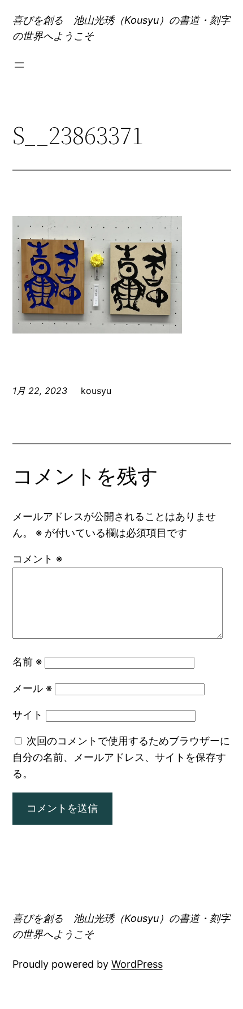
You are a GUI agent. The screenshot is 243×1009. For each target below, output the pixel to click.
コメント (37, 559)
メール (32, 688)
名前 (27, 662)
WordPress (137, 964)
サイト (27, 715)
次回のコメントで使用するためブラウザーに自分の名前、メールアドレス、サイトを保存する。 (121, 757)
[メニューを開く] (19, 65)
